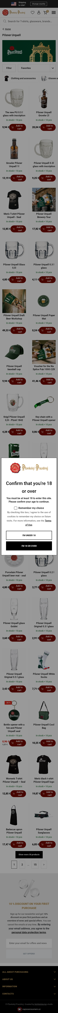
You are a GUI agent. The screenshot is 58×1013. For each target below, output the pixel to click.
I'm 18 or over (29, 546)
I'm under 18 (29, 535)
